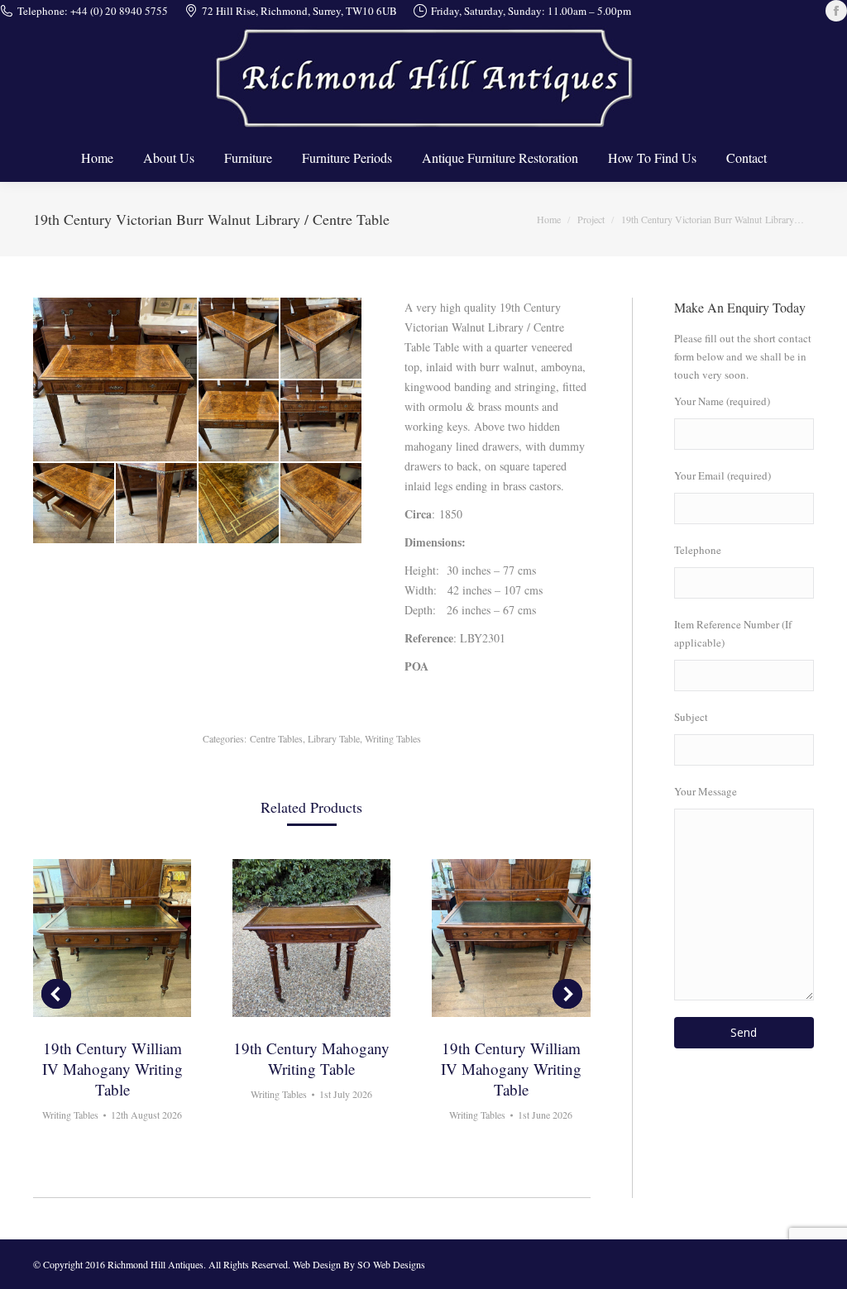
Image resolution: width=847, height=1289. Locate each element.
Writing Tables (393, 738)
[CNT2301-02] (240, 339)
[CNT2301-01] (116, 379)
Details (112, 938)
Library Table (334, 738)
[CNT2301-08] (240, 504)
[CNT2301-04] (240, 421)
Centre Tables (276, 738)
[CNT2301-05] (321, 421)
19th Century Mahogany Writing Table (311, 1058)
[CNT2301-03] (321, 339)
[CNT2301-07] (157, 504)
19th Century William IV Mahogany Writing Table (112, 1069)
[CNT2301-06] (74, 504)
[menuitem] (97, 158)
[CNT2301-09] (321, 504)
